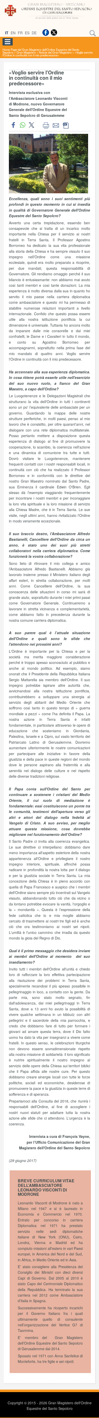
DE (34, 32)
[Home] (49, 20)
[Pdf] (65, 125)
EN (13, 32)
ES (27, 32)
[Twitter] (54, 32)
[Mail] (55, 125)
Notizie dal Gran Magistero (55, 52)
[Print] (45, 125)
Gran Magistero (26, 52)
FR (20, 32)
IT (6, 32)
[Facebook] (45, 32)
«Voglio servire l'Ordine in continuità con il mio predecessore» (48, 53)
